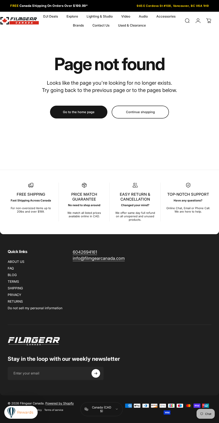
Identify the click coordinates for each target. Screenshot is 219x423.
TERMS (13, 282)
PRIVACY (14, 295)
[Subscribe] (96, 373)
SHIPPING (15, 288)
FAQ (11, 268)
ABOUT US (16, 262)
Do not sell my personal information (35, 308)
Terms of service (53, 409)
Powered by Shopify (59, 403)
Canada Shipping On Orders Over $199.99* (49, 5)
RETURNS (15, 301)
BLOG (12, 275)
